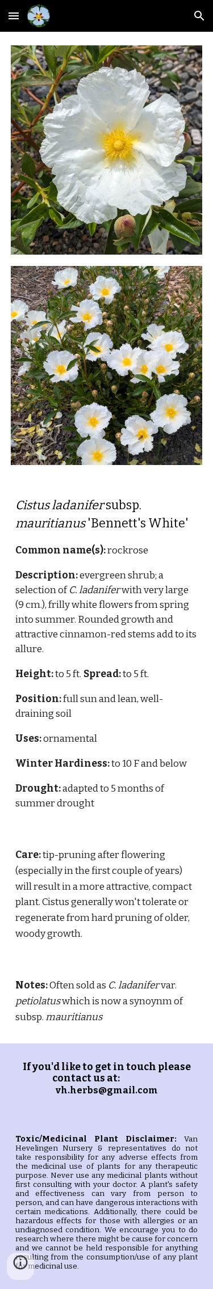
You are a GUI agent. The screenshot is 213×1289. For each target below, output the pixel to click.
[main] (107, 653)
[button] (13, 15)
